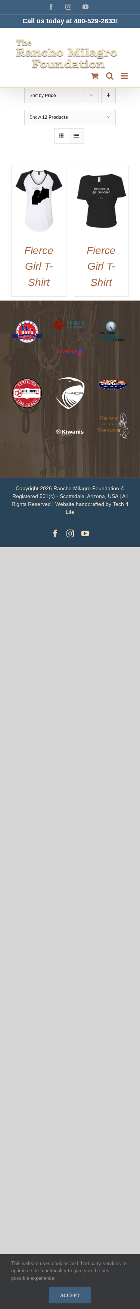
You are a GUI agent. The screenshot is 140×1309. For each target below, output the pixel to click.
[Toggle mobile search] (109, 76)
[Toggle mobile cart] (95, 76)
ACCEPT (70, 1295)
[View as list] (76, 136)
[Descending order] (108, 95)
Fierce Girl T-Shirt (38, 266)
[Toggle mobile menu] (125, 76)
